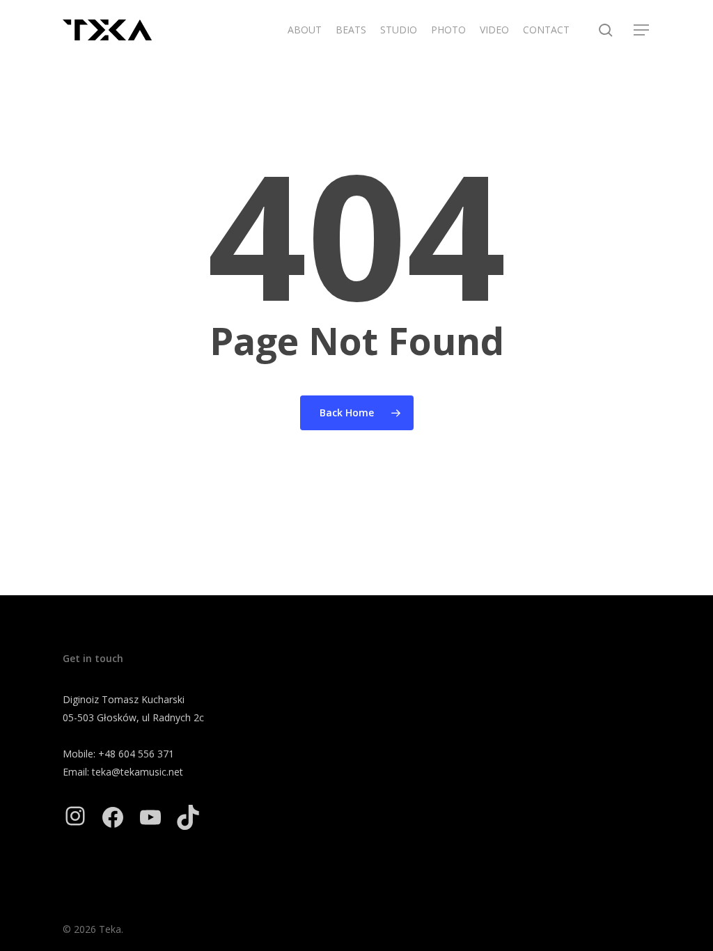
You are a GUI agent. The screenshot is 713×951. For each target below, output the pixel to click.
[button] (642, 30)
